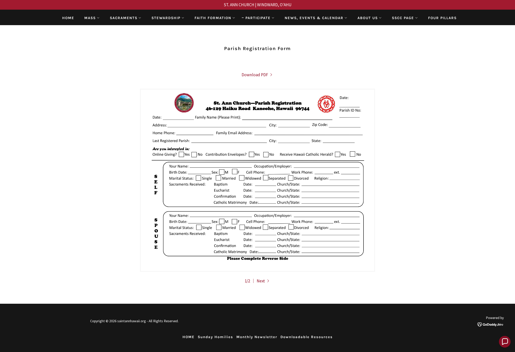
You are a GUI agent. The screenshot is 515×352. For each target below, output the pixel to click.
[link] (257, 74)
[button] (90, 17)
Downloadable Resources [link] (306, 337)
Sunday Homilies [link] (215, 337)
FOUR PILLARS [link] (442, 18)
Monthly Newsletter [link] (256, 337)
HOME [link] (68, 18)
